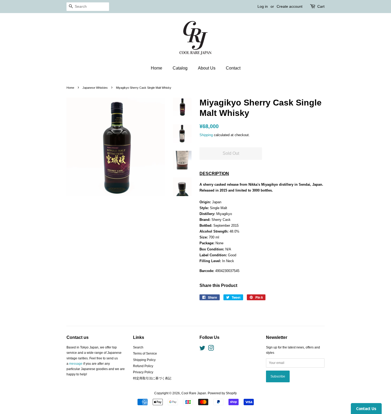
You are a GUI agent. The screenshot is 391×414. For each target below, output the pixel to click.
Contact (233, 68)
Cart (321, 6)
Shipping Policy (144, 360)
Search (138, 347)
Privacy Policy (143, 372)
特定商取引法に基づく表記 (152, 378)
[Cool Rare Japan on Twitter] (202, 349)
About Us (206, 68)
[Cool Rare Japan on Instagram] (211, 349)
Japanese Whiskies (95, 87)
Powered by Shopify (222, 393)
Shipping (206, 135)
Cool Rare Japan (193, 393)
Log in (262, 6)
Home (156, 68)
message (75, 364)
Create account (289, 6)
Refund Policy (143, 366)
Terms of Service (145, 353)
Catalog (180, 68)
